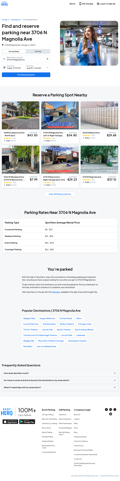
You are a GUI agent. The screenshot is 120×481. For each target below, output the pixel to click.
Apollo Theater (64, 329)
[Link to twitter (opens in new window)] (114, 410)
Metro (79, 318)
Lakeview (80, 335)
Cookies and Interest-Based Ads (85, 454)
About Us (77, 414)
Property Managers (65, 428)
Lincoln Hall (47, 329)
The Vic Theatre (30, 329)
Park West (27, 346)
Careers (77, 419)
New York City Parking (49, 419)
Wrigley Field (29, 318)
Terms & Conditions (81, 441)
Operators (62, 414)
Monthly (38, 51)
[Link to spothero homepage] (6, 411)
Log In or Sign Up (107, 3)
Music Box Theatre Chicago (51, 341)
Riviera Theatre (67, 324)
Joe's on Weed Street (46, 346)
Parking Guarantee (80, 437)
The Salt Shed (65, 318)
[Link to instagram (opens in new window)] (110, 410)
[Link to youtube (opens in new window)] (110, 414)
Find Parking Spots (26, 74)
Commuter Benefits (49, 452)
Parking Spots (16, 20)
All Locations (46, 428)
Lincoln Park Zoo (31, 324)
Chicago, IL (5, 20)
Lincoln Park (66, 335)
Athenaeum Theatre (77, 341)
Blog (75, 432)
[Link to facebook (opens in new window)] (106, 410)
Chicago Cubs (85, 324)
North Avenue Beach (84, 329)
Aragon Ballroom (47, 318)
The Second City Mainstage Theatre (40, 335)
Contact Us (78, 459)
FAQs (76, 423)
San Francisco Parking (49, 423)
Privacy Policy (78, 446)
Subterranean (49, 324)
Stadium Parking (47, 441)
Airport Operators (65, 419)
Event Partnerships (65, 423)
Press (76, 428)
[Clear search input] (47, 59)
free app (56, 292)
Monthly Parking (47, 437)
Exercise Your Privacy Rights (83, 450)
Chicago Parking (47, 414)
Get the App (87, 3)
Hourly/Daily (14, 51)
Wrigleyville (28, 341)
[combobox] (26, 59)
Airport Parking (47, 432)
